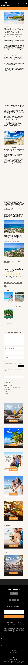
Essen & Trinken (7, 393)
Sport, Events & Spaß (8, 398)
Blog (8, 34)
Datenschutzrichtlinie (17, 622)
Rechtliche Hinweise (14, 652)
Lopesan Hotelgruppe (14, 659)
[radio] (8, 274)
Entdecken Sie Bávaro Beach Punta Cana (12, 387)
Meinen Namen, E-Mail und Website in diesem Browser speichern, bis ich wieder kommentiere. (13, 362)
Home (5, 34)
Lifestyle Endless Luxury (8, 385)
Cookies (14, 650)
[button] (5, 283)
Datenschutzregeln (7, 629)
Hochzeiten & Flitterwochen (9, 395)
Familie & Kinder (7, 389)
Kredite (14, 657)
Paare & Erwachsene (8, 391)
